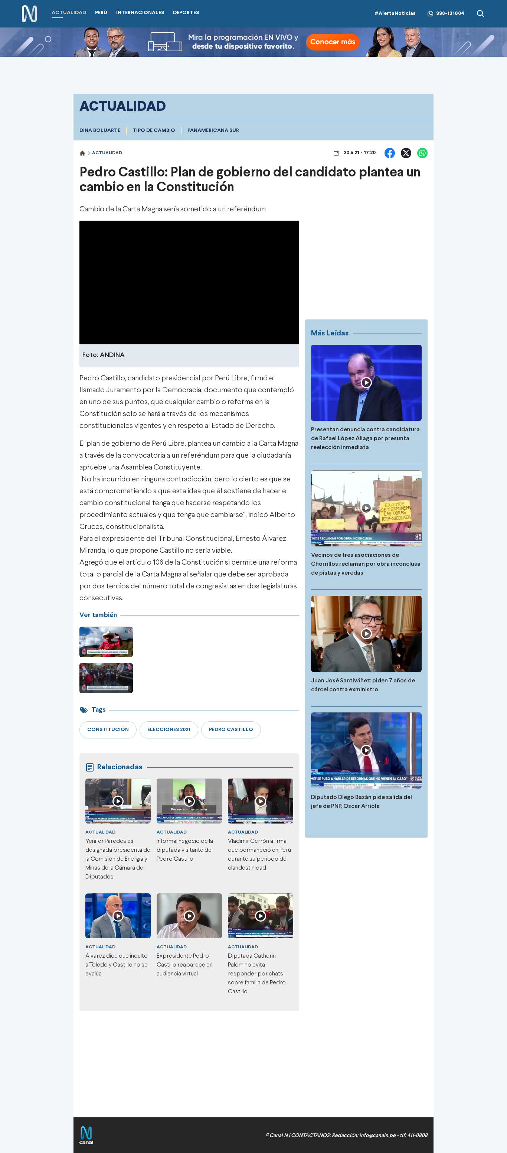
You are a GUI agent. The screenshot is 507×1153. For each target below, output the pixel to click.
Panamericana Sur (213, 130)
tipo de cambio (154, 130)
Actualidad (107, 153)
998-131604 (450, 13)
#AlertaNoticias (395, 13)
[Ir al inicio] (29, 14)
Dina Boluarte (99, 130)
